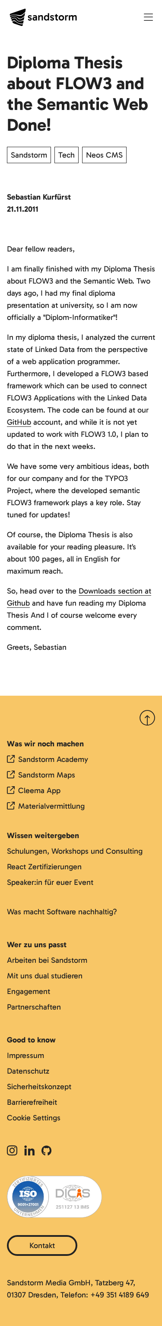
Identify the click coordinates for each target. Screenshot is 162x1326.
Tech (66, 155)
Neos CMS (104, 155)
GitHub (19, 422)
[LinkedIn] (29, 1151)
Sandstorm (29, 155)
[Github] (46, 1151)
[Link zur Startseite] (43, 17)
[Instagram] (14, 1151)
